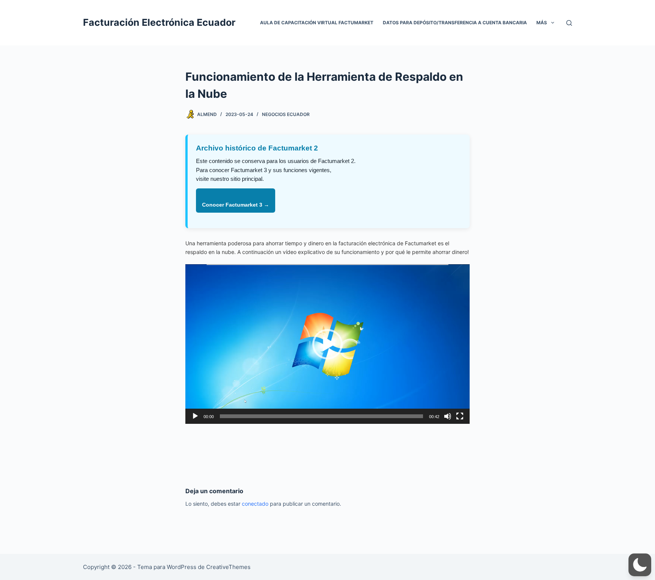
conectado (255, 503)
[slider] (321, 416)
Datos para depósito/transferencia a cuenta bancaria (455, 22)
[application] (327, 344)
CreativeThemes (228, 567)
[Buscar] (569, 23)
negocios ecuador (286, 114)
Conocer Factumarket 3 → (235, 205)
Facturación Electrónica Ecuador (159, 22)
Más (541, 22)
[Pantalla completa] (460, 416)
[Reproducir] (195, 416)
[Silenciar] (447, 416)
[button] (327, 344)
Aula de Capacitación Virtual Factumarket (316, 22)
